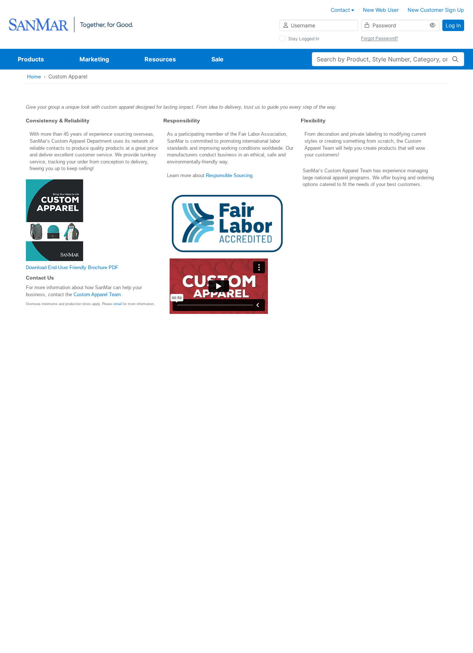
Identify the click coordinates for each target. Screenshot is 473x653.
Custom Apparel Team (97, 294)
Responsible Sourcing (229, 175)
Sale (217, 59)
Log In (453, 25)
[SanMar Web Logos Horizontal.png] (71, 24)
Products (31, 59)
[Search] (455, 59)
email (117, 304)
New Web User (381, 10)
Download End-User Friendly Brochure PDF (72, 267)
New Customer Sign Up (436, 10)
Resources (160, 59)
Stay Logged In (303, 38)
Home (34, 76)
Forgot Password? (379, 38)
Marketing (94, 59)
